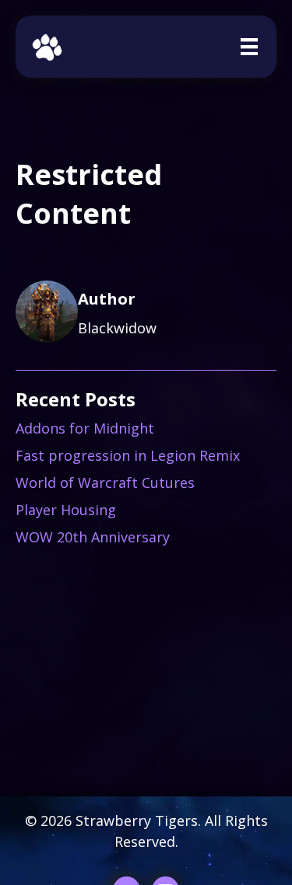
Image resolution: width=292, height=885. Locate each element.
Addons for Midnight (85, 428)
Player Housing (66, 509)
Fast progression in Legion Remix (128, 455)
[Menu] (249, 46)
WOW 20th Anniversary (93, 537)
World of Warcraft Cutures (105, 482)
